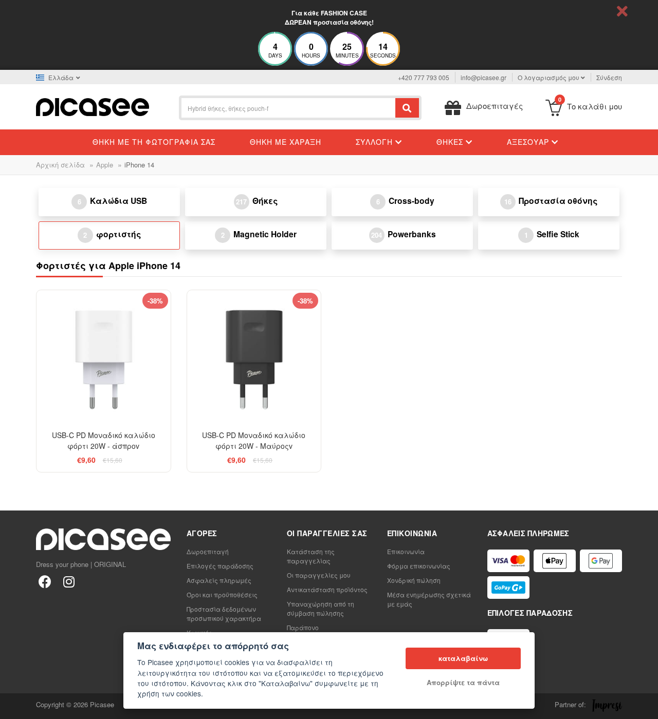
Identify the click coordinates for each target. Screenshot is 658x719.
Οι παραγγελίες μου (319, 575)
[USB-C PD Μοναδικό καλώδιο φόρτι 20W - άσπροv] (103, 357)
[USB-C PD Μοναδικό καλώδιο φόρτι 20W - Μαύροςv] (254, 357)
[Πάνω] (13, 705)
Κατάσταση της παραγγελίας (311, 556)
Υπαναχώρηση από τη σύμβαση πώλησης (320, 608)
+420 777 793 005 (423, 77)
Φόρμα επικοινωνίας (418, 565)
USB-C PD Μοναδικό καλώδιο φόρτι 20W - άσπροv (103, 440)
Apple (104, 164)
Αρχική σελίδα (60, 164)
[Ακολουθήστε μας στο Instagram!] (68, 581)
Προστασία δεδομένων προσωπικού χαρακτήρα (224, 613)
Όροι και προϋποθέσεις (222, 594)
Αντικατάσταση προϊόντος (327, 589)
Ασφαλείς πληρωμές (219, 580)
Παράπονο (303, 627)
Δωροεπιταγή (208, 551)
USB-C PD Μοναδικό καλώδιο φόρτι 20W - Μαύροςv (253, 440)
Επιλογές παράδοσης (220, 565)
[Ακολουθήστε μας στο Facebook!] (45, 581)
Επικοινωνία (406, 551)
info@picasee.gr (483, 77)
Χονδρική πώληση (414, 580)
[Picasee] (92, 106)
